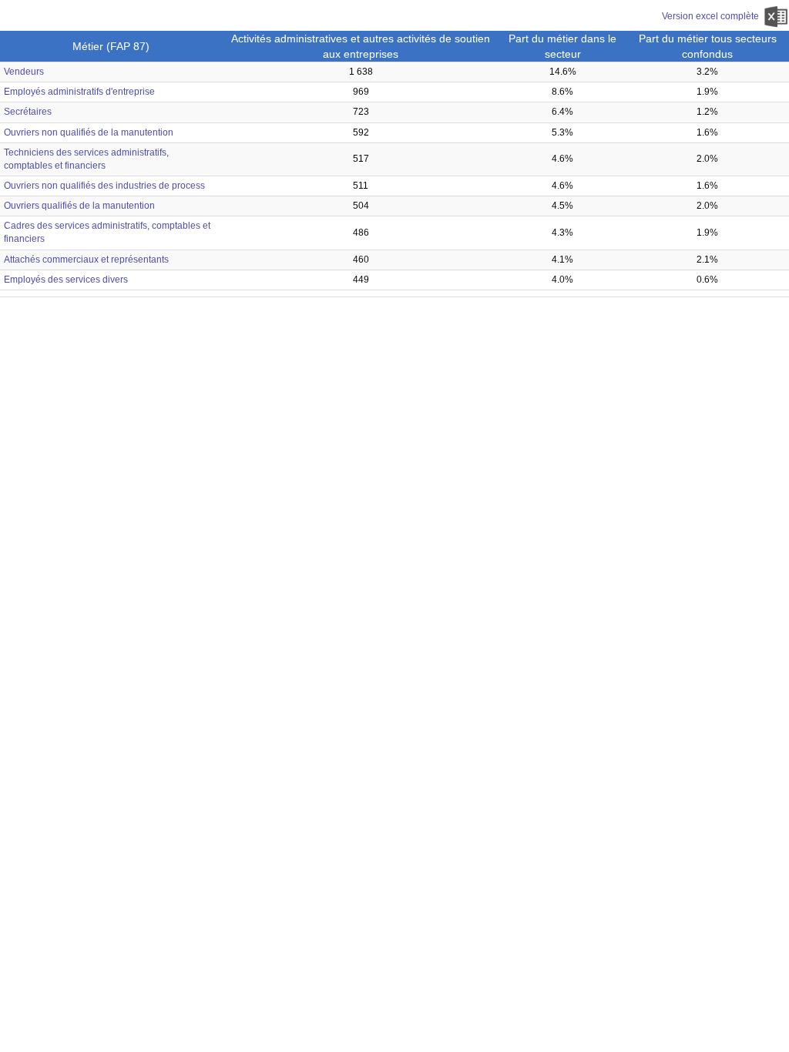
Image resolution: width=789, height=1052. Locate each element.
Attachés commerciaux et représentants (86, 259)
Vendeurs (24, 71)
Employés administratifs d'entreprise (79, 91)
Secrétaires (28, 111)
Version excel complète (711, 16)
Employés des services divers (66, 279)
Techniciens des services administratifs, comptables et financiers (86, 159)
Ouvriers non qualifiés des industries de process (104, 185)
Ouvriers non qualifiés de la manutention (88, 132)
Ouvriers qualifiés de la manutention (79, 205)
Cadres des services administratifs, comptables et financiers (107, 232)
